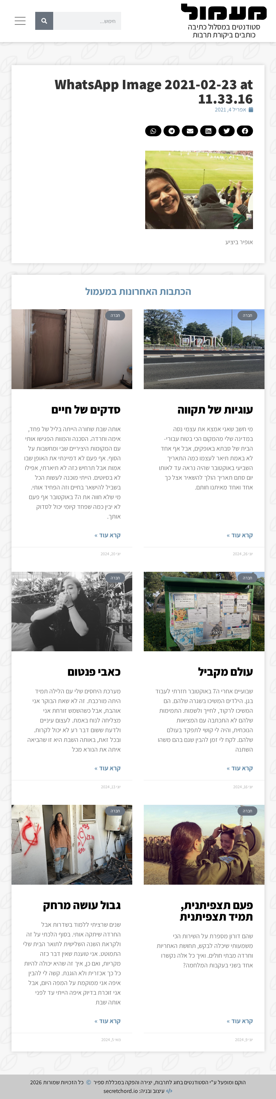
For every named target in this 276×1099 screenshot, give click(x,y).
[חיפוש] (44, 21)
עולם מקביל (225, 671)
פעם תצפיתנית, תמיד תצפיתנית (216, 910)
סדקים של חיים (86, 409)
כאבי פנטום (94, 671)
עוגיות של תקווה (215, 409)
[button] (245, 131)
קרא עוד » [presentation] (240, 535)
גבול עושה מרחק (82, 904)
